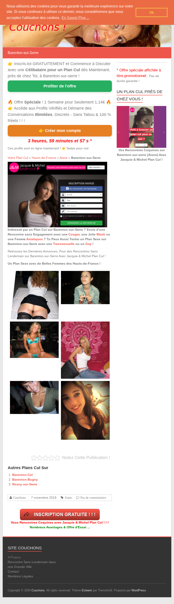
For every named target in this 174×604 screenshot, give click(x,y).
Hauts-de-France (44, 158)
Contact (13, 571)
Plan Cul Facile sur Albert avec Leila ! (31, 276)
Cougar (74, 234)
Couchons (19, 497)
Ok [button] (152, 12)
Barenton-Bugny (25, 479)
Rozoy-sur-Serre (24, 484)
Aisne (64, 158)
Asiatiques (34, 239)
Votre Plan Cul (18, 158)
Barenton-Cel (22, 475)
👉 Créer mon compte (60, 130)
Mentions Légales (20, 576)
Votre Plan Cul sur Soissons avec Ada (83, 326)
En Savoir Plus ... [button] (75, 18)
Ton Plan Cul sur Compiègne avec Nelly (32, 326)
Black (101, 234)
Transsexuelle (64, 244)
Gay (88, 244)
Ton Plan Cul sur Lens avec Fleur (80, 276)
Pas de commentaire (93, 497)
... (13, 306)
